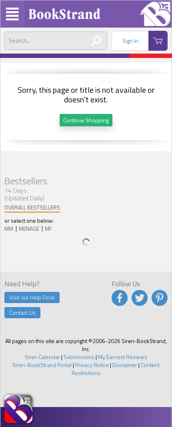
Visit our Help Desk (32, 297)
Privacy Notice (92, 365)
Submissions (79, 357)
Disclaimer (124, 365)
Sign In (130, 40)
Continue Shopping (86, 120)
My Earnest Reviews (122, 357)
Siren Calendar (42, 357)
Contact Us (22, 312)
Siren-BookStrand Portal (42, 365)
